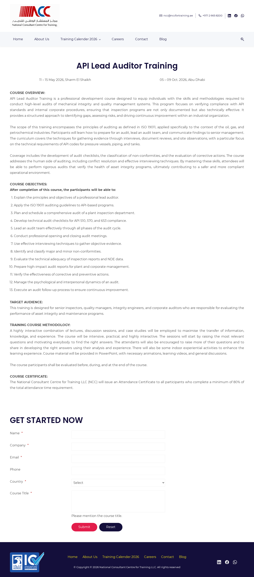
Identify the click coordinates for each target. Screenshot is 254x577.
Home (73, 557)
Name (16, 433)
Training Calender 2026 (120, 557)
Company (19, 445)
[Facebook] (227, 562)
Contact (167, 557)
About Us (90, 557)
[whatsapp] (242, 16)
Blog (182, 557)
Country (18, 481)
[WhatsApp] (235, 562)
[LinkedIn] (219, 562)
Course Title (21, 493)
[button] (241, 39)
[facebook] (236, 16)
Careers (150, 557)
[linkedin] (229, 16)
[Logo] (35, 16)
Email (16, 457)
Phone (15, 469)
